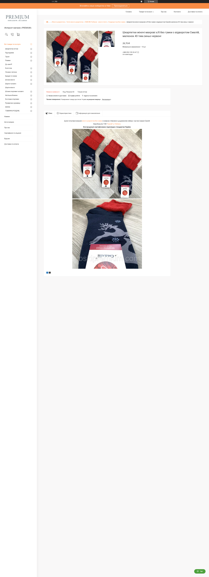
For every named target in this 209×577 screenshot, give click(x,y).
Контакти (177, 12)
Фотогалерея (9, 122)
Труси (7, 57)
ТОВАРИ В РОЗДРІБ (12, 111)
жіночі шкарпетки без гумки (92, 121)
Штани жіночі (10, 80)
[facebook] (47, 273)
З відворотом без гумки (116, 22)
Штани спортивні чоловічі (14, 91)
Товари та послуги (145, 12)
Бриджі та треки (11, 76)
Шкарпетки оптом (11, 49)
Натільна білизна (11, 95)
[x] (50, 273)
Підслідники (9, 53)
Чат (201, 571)
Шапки (7, 107)
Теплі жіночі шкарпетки (74, 22)
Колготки (8, 68)
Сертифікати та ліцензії (12, 133)
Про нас (7, 127)
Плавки (7, 60)
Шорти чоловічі (10, 84)
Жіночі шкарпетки (58, 22)
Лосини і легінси (11, 72)
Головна (129, 12)
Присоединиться (120, 6)
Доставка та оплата (11, 144)
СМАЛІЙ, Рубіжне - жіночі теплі (96, 22)
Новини (7, 116)
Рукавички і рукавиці (12, 103)
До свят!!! (8, 64)
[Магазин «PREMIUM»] (18, 18)
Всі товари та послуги (12, 44)
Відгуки (7, 138)
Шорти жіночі (10, 87)
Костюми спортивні (12, 99)
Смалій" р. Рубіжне (114, 124)
